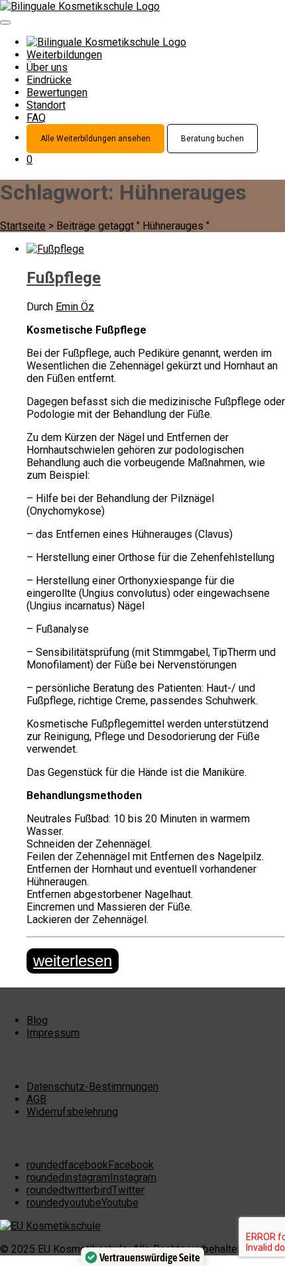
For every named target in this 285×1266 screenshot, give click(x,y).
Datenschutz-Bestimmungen (92, 1086)
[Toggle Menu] (5, 23)
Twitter (85, 1190)
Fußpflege (64, 278)
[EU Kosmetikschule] (50, 1226)
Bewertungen (57, 92)
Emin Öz (75, 306)
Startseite (23, 226)
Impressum (53, 1033)
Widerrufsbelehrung (72, 1112)
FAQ (36, 117)
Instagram (91, 1177)
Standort (46, 105)
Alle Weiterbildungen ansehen (95, 138)
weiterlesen (72, 961)
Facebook (90, 1165)
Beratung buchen (212, 138)
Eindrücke (49, 80)
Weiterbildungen (64, 54)
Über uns (47, 67)
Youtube (83, 1202)
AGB (36, 1099)
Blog (37, 1020)
